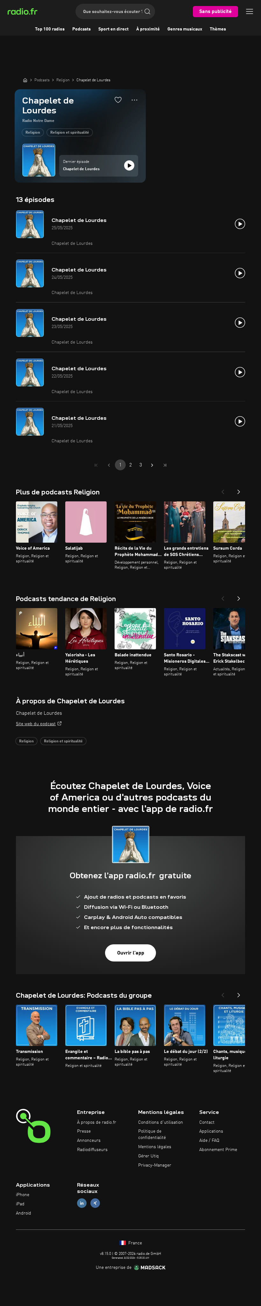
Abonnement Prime (218, 1150)
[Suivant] (238, 490)
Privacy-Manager (154, 1165)
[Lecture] (129, 165)
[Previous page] (109, 465)
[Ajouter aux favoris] (118, 100)
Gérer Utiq (148, 1156)
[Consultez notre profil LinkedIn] (81, 1203)
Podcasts (81, 29)
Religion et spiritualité (69, 133)
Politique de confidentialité (152, 1134)
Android (23, 1213)
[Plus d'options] (134, 100)
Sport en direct (113, 29)
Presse (84, 1131)
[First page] (96, 465)
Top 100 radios (50, 29)
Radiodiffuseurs (92, 1150)
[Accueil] (25, 80)
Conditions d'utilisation (160, 1122)
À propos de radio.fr (96, 1122)
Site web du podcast (36, 724)
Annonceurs (89, 1140)
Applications (211, 1131)
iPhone (22, 1195)
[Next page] (152, 465)
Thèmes (218, 29)
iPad (20, 1204)
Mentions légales (154, 1147)
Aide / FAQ (209, 1140)
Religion (32, 133)
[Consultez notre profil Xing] (95, 1203)
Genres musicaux (184, 29)
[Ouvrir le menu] (249, 11)
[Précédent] (222, 490)
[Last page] (165, 465)
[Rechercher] (147, 11)
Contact (207, 1122)
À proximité (148, 29)
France (134, 1243)
